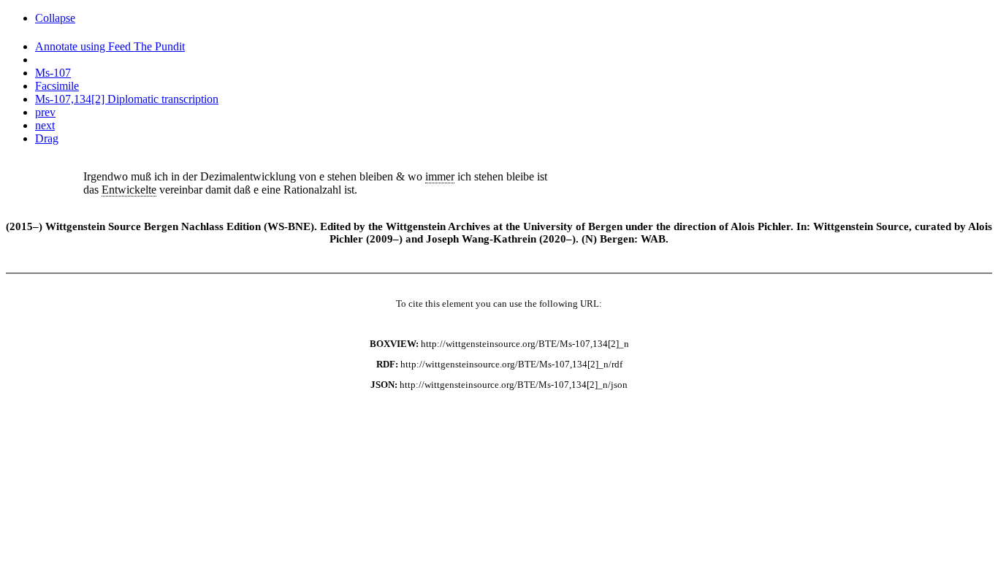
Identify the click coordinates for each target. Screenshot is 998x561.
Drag (46, 138)
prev (45, 112)
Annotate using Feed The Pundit (110, 46)
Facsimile (57, 86)
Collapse (55, 18)
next (45, 125)
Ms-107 (53, 72)
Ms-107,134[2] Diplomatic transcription (126, 99)
